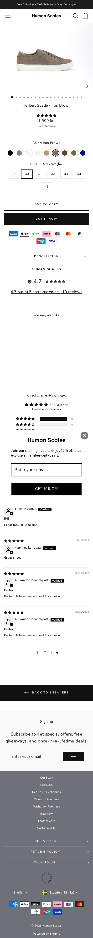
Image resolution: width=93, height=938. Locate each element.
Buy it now (46, 219)
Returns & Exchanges (46, 792)
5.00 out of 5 (59, 405)
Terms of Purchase (46, 799)
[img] (14, 541)
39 (14, 174)
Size (43, 164)
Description (46, 256)
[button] (47, 116)
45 (47, 187)
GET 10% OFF (46, 488)
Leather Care (46, 821)
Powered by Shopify (46, 934)
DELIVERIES (45, 841)
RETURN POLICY (45, 852)
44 (79, 174)
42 (53, 174)
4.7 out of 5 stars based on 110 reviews (47, 291)
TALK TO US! (45, 862)
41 (40, 174)
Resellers (46, 785)
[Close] (84, 435)
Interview (46, 814)
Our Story (46, 778)
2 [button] (45, 652)
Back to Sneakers (50, 692)
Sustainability (46, 828)
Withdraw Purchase (46, 806)
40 (27, 174)
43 (66, 174)
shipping (49, 126)
